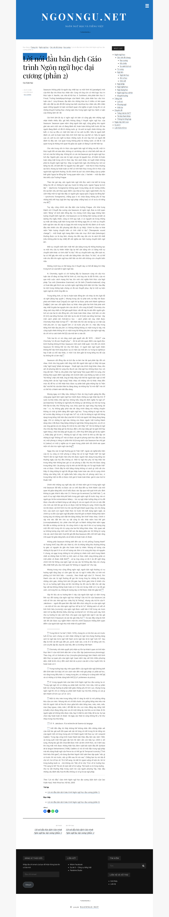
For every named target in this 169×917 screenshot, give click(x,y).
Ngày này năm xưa (122, 122)
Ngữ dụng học (122, 90)
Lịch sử (120, 101)
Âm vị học (123, 78)
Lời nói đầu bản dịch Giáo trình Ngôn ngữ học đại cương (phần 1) (74, 792)
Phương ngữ (121, 104)
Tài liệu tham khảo (124, 116)
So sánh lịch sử (125, 66)
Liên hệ (113, 884)
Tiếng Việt (118, 99)
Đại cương (27, 94)
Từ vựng (120, 69)
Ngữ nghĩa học (122, 87)
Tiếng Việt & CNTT (124, 113)
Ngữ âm (120, 72)
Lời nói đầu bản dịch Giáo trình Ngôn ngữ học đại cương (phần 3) (74, 802)
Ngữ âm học (124, 75)
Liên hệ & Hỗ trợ (121, 128)
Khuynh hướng (122, 96)
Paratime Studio (76, 870)
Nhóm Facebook (76, 864)
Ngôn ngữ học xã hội (125, 93)
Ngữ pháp (121, 84)
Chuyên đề (118, 110)
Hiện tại (120, 107)
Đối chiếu (123, 63)
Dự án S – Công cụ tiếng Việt (80, 867)
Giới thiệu (113, 881)
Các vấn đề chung (123, 57)
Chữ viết (123, 81)
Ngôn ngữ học (120, 55)
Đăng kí (28, 885)
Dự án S (117, 125)
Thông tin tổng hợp (124, 119)
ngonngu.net (84, 16)
